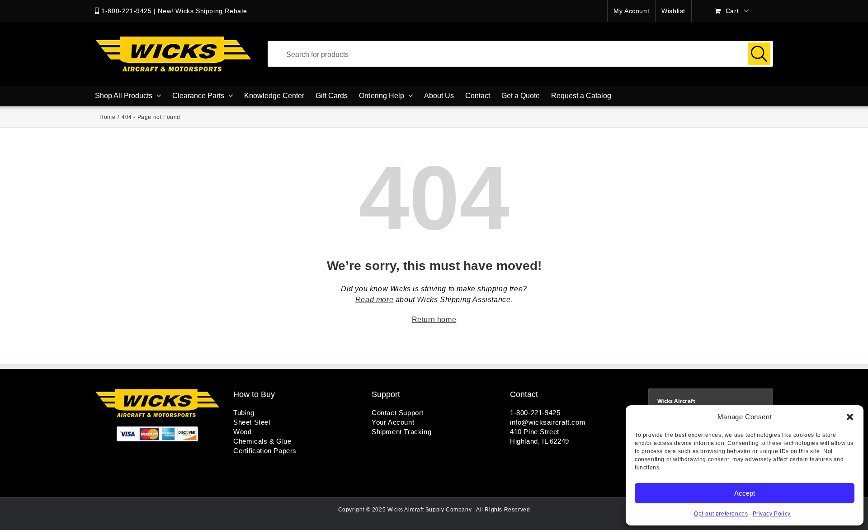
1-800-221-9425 (126, 10)
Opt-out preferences (721, 514)
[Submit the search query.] (759, 53)
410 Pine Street (534, 431)
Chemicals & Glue (262, 441)
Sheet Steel (251, 422)
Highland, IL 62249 (539, 441)
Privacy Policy (772, 514)
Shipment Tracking (401, 431)
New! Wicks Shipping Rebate (202, 10)
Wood (242, 431)
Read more (374, 299)
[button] (849, 416)
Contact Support (398, 412)
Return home (434, 319)
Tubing (244, 412)
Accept (744, 493)
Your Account (393, 422)
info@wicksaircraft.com (547, 422)
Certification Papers (265, 450)
